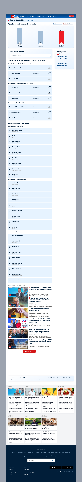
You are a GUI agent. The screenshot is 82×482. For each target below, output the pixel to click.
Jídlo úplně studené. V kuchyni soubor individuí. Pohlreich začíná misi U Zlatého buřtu (32, 410)
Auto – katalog (16, 454)
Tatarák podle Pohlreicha (47, 454)
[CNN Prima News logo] (15, 16)
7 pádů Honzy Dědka (24, 454)
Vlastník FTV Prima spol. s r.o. (14, 476)
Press (25, 467)
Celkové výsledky (30, 20)
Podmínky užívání (12, 472)
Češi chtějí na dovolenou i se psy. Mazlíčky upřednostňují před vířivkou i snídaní (49, 427)
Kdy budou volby (58, 452)
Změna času (43, 452)
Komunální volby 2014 (62, 61)
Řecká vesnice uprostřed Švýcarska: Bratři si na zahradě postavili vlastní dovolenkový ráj (48, 439)
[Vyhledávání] (64, 16)
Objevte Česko (40, 16)
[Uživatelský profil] (67, 16)
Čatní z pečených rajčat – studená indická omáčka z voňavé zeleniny (66, 409)
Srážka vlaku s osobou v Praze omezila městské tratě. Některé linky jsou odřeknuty (15, 404)
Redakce (25, 476)
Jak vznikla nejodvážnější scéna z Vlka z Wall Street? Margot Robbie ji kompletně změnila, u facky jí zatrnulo (15, 440)
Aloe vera (56, 454)
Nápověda (26, 474)
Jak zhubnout (14, 452)
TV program (37, 452)
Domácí (22, 16)
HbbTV (10, 471)
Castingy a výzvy (27, 469)
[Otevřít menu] (9, 16)
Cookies (10, 474)
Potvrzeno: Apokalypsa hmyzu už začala (49, 397)
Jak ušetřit (48, 16)
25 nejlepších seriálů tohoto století (16, 425)
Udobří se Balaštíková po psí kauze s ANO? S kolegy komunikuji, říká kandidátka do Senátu (16, 397)
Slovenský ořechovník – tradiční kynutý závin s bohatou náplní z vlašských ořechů (65, 404)
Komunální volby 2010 (62, 63)
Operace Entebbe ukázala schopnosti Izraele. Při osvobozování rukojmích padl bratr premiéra (49, 404)
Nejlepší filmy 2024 (22, 452)
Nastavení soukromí (27, 477)
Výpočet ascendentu (28, 456)
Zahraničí (28, 16)
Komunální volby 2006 (62, 65)
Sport (33, 16)
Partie (48, 452)
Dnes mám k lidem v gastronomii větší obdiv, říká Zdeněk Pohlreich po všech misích (32, 397)
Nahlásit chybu (12, 477)
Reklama (10, 469)
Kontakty (25, 471)
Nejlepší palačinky (46, 456)
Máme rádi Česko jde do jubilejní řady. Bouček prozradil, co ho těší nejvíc (32, 404)
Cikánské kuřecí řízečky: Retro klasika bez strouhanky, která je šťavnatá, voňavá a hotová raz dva (66, 397)
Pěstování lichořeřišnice (64, 454)
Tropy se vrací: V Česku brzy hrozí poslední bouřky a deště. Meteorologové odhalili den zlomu (15, 410)
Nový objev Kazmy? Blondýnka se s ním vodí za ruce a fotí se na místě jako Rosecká (32, 439)
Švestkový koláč (54, 456)
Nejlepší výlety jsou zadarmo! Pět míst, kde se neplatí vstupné (49, 432)
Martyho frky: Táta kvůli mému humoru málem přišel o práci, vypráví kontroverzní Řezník (31, 427)
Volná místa (11, 467)
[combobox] (30, 55)
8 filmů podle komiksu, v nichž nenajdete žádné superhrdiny (15, 432)
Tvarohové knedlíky (37, 456)
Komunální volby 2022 (62, 56)
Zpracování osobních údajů (29, 472)
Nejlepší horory (30, 452)
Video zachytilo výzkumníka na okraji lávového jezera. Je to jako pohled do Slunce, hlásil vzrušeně (49, 410)
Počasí (54, 16)
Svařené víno (38, 454)
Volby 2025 (32, 454)
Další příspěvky (28, 351)
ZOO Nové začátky (66, 452)
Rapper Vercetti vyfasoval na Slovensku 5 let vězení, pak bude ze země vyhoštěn (32, 433)
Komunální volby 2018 (62, 58)
